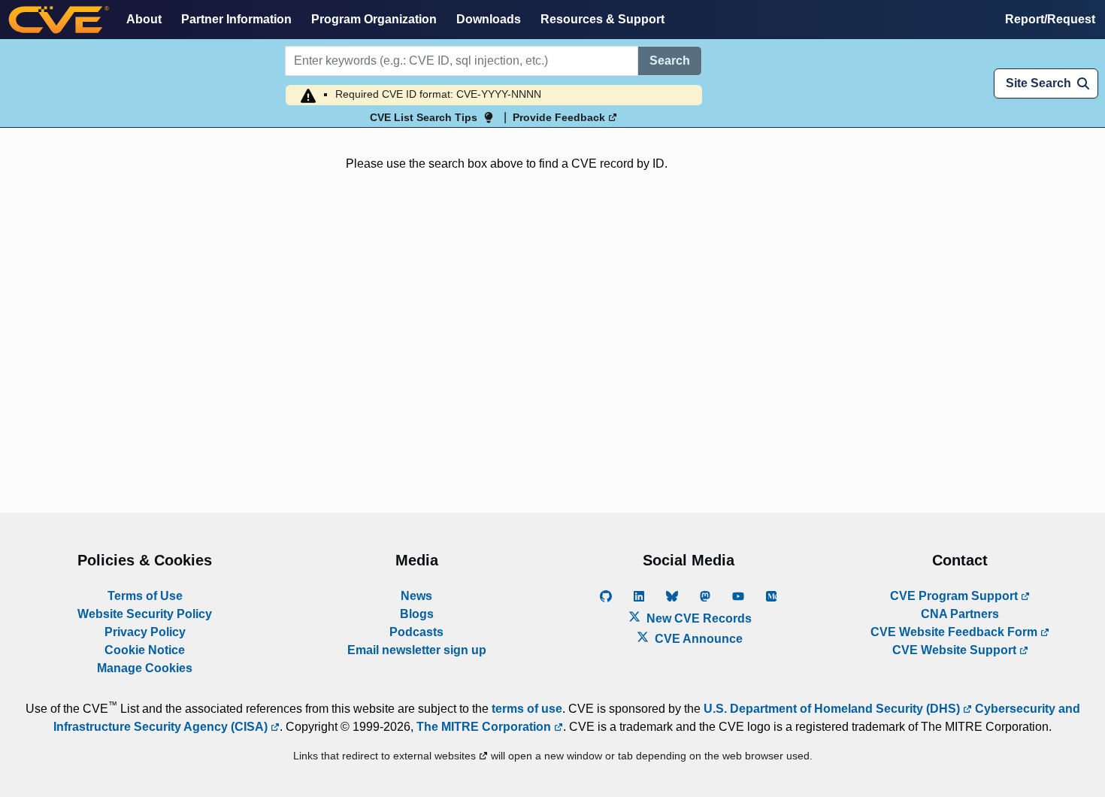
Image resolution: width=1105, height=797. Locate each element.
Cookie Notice (144, 650)
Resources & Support (602, 19)
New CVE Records (697, 618)
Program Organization (374, 19)
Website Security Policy (144, 614)
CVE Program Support (955, 595)
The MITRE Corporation (485, 726)
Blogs (417, 614)
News (416, 595)
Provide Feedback (560, 117)
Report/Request (1050, 19)
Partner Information (236, 19)
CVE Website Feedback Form (955, 632)
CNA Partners (960, 614)
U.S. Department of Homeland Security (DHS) (833, 708)
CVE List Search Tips (423, 117)
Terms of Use (145, 595)
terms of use (527, 708)
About (144, 19)
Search (669, 60)
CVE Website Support (955, 650)
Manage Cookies (144, 668)
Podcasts (416, 632)
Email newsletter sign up (416, 650)
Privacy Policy (145, 632)
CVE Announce (697, 638)
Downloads (488, 19)
